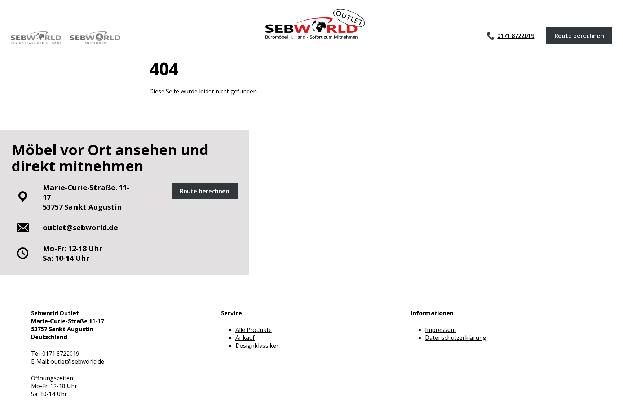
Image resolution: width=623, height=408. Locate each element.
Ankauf (245, 338)
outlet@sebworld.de (77, 361)
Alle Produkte (253, 330)
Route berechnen (579, 36)
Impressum (440, 330)
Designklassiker (257, 346)
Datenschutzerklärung (455, 338)
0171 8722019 (515, 36)
